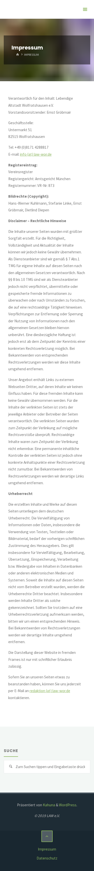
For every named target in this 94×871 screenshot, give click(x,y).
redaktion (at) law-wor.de (50, 690)
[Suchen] (10, 767)
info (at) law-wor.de (36, 154)
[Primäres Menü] (85, 9)
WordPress (67, 805)
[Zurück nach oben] (47, 836)
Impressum (47, 849)
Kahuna (48, 805)
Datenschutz (47, 858)
